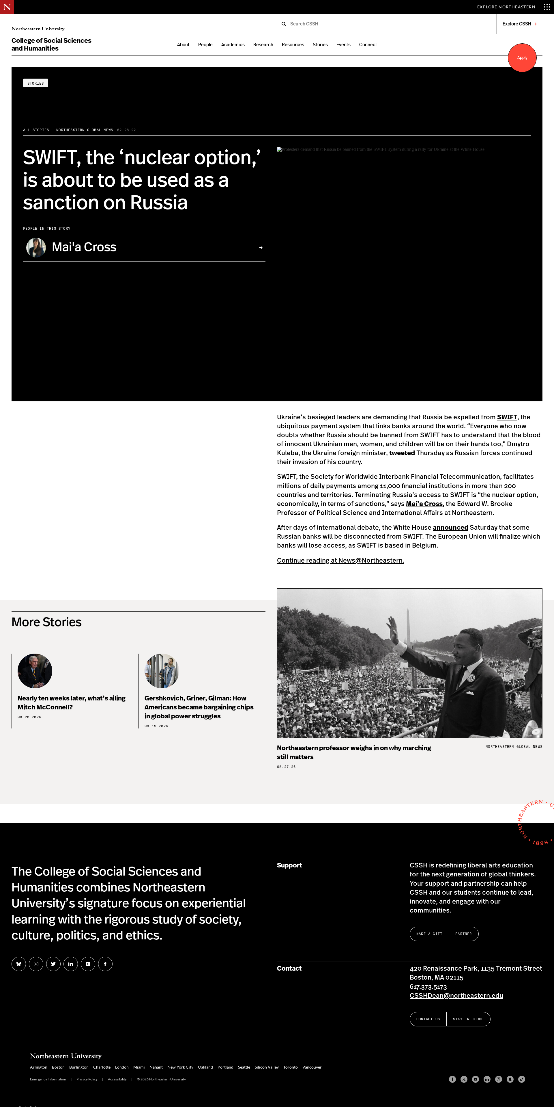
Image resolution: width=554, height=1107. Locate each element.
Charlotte (102, 1067)
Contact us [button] (428, 1019)
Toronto (290, 1067)
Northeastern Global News (84, 130)
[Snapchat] (510, 1079)
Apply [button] (522, 58)
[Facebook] (452, 1079)
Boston (58, 1067)
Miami (139, 1067)
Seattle (244, 1067)
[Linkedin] (487, 1079)
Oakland (205, 1067)
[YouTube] (475, 1079)
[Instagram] (498, 1079)
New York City (180, 1067)
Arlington (38, 1067)
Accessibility (117, 1079)
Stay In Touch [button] (468, 1019)
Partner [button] (463, 934)
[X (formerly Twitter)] (464, 1079)
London (122, 1067)
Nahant (156, 1067)
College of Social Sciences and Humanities (51, 45)
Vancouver (312, 1067)
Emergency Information (48, 1079)
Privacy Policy (87, 1079)
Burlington (79, 1067)
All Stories (36, 130)
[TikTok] (521, 1079)
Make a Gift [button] (429, 934)
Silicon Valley (267, 1067)
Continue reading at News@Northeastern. (340, 560)
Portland (225, 1067)
